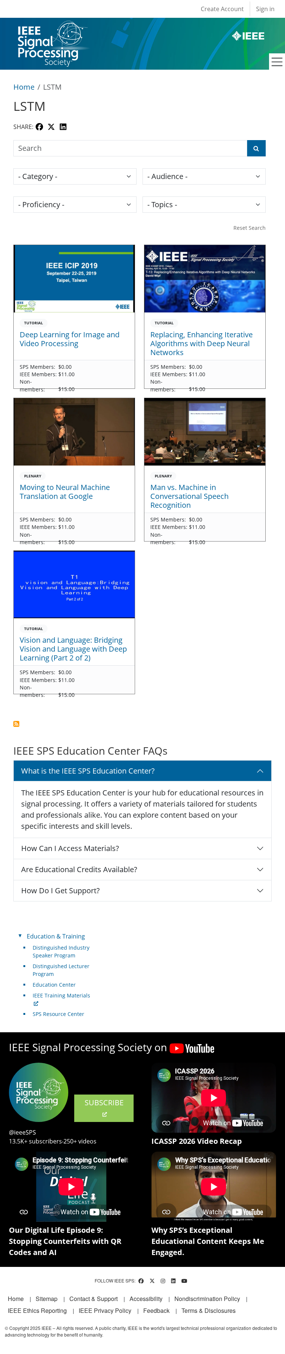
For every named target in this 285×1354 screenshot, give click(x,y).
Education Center (54, 984)
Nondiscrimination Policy (207, 1298)
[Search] (256, 148)
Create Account (222, 9)
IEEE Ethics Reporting (37, 1310)
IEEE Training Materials (61, 995)
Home (24, 87)
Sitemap (47, 1298)
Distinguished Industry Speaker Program (61, 951)
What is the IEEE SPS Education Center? (88, 771)
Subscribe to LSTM (16, 724)
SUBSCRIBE (104, 1103)
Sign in (265, 9)
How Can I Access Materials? (70, 848)
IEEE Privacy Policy (105, 1310)
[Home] (52, 28)
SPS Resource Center (58, 1013)
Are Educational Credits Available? (79, 869)
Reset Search (249, 227)
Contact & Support (93, 1298)
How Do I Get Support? (60, 890)
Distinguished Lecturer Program (61, 970)
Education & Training (56, 936)
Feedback (156, 1310)
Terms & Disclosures (208, 1310)
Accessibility (146, 1298)
